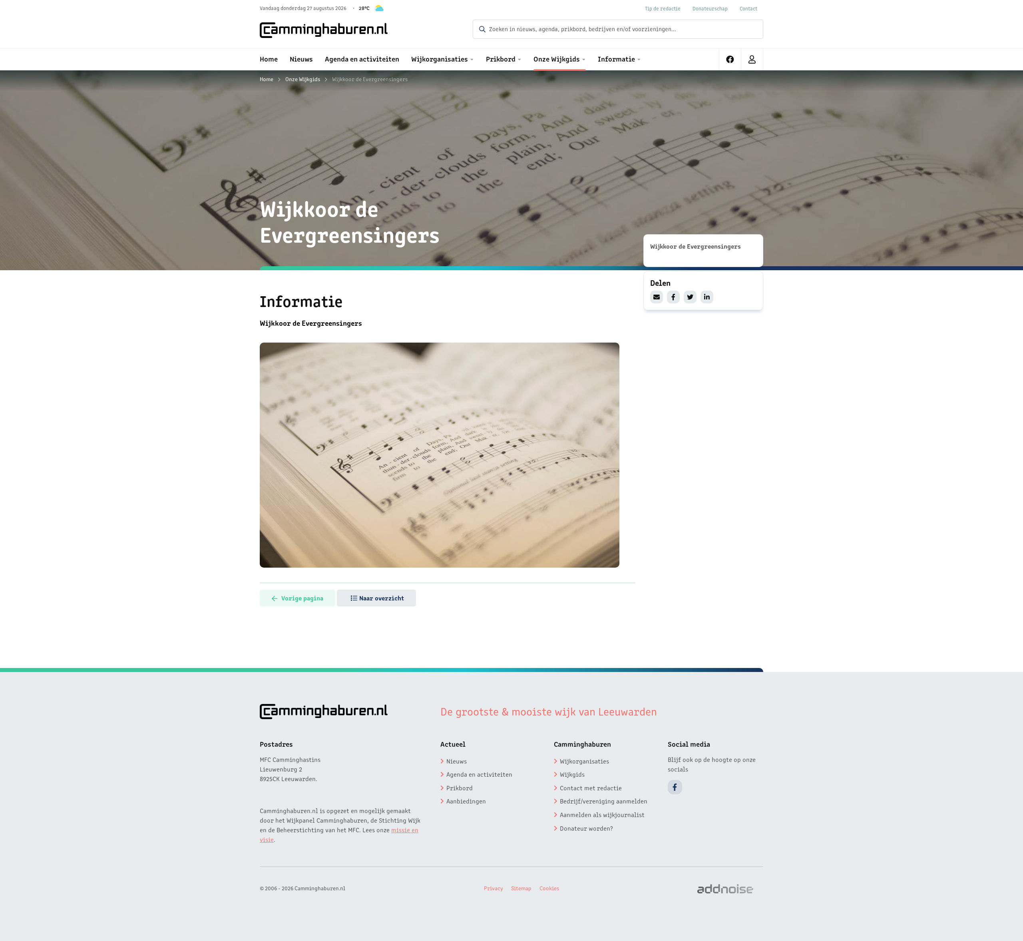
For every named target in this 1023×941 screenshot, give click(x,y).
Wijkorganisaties (584, 761)
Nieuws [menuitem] (301, 58)
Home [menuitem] (269, 58)
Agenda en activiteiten (479, 774)
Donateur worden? (586, 828)
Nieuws (456, 761)
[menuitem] (730, 59)
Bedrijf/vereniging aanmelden (603, 800)
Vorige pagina (302, 597)
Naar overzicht (381, 597)
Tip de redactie (663, 8)
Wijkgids (572, 774)
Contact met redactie (591, 787)
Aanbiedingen (466, 800)
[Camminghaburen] (324, 30)
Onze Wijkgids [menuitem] (556, 58)
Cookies (549, 888)
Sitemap (521, 888)
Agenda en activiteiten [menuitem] (362, 58)
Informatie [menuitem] (616, 58)
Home (266, 79)
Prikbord (459, 787)
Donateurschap (710, 8)
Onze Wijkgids (302, 79)
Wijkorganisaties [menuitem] (439, 58)
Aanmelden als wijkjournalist (602, 814)
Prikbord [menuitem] (500, 58)
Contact (748, 8)
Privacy (493, 888)
